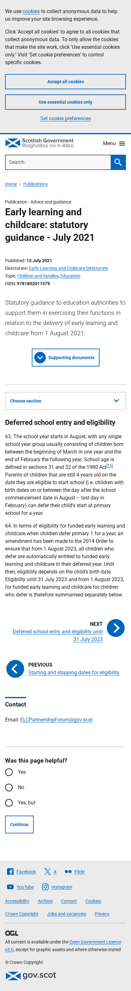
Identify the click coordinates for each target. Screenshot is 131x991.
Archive (45, 901)
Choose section (25, 400)
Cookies (93, 901)
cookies (31, 11)
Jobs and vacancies (66, 913)
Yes (22, 772)
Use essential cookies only (65, 102)
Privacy (102, 913)
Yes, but (26, 803)
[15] (110, 465)
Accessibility (17, 901)
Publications (35, 184)
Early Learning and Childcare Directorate (68, 268)
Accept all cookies (65, 81)
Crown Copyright (21, 913)
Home (11, 184)
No (21, 787)
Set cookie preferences (65, 118)
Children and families (38, 275)
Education (70, 275)
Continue (19, 824)
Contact (69, 901)
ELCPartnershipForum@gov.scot (56, 720)
